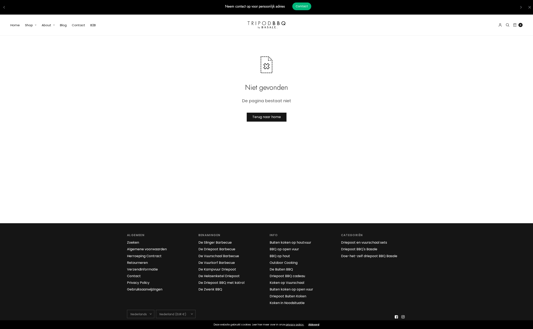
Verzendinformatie (142, 269)
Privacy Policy (138, 282)
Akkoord (313, 324)
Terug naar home (266, 117)
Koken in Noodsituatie (287, 302)
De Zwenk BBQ (210, 289)
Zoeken (133, 242)
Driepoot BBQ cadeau (287, 276)
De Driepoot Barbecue (216, 249)
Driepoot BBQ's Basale (359, 249)
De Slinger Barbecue (215, 242)
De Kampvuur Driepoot (217, 269)
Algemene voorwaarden (147, 249)
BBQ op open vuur (284, 249)
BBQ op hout (280, 256)
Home (15, 25)
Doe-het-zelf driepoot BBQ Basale (369, 256)
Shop (29, 25)
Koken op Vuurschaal (287, 282)
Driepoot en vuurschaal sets (364, 242)
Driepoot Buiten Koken (288, 296)
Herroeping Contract (144, 256)
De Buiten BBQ (281, 269)
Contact (302, 6)
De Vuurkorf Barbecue (216, 262)
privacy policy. (295, 324)
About (46, 25)
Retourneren (137, 262)
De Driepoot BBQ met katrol (221, 282)
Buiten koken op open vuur (291, 289)
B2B (93, 25)
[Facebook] (396, 317)
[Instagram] (403, 317)
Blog (63, 25)
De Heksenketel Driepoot (219, 276)
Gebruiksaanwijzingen (144, 289)
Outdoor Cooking (284, 262)
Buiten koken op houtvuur (290, 242)
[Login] (500, 25)
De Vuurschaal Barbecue (218, 256)
